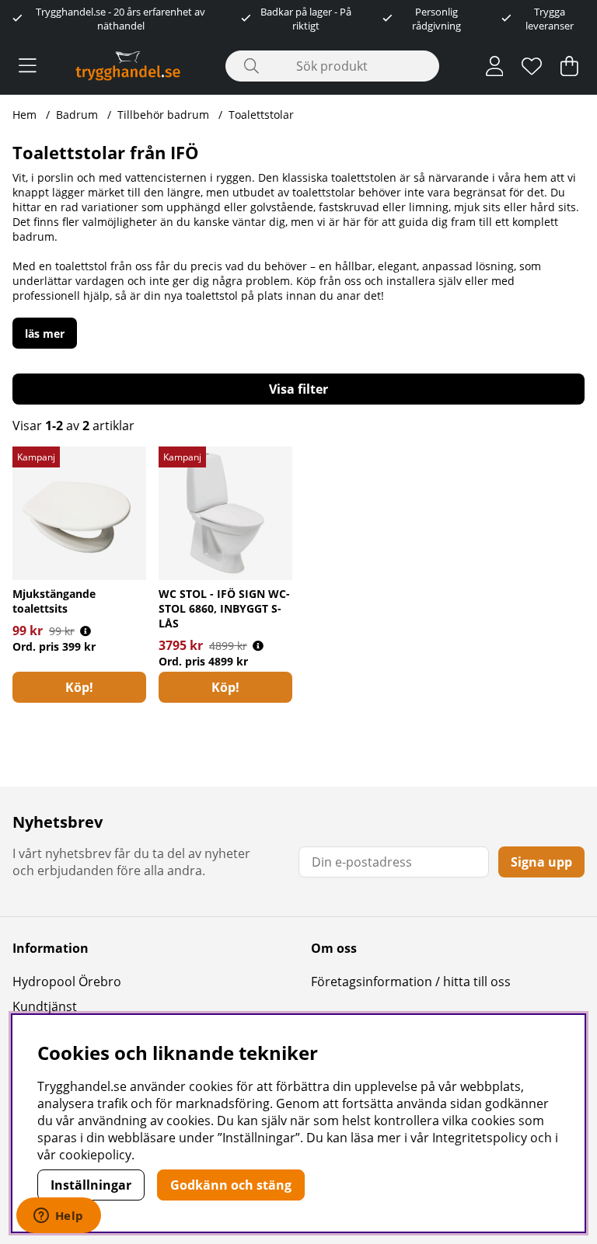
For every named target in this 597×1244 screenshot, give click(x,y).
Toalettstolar (261, 114)
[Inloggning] (495, 66)
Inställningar (91, 1185)
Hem (24, 114)
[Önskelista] (531, 66)
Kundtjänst (44, 1006)
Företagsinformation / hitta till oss (411, 981)
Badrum (77, 114)
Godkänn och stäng (231, 1185)
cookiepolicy (95, 1154)
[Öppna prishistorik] (85, 631)
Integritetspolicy (479, 1137)
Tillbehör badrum (163, 114)
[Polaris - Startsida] (128, 66)
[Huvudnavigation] (27, 66)
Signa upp (541, 861)
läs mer (45, 333)
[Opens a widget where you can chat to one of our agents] (58, 1216)
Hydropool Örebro (66, 981)
